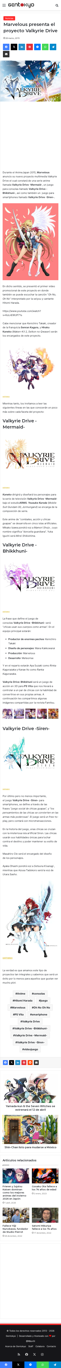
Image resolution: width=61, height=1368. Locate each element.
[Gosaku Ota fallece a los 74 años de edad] (45, 1175)
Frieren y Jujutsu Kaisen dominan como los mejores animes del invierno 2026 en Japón (14, 1192)
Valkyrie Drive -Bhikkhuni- (31, 1028)
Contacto (51, 1346)
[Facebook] (5, 1062)
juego (44, 1000)
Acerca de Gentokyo (15, 1346)
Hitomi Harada (23, 1000)
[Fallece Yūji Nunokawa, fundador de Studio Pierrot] (16, 1215)
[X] (11, 1062)
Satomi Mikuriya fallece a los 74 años (44, 1227)
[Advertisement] (30, 135)
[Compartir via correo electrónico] (36, 1062)
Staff (30, 1346)
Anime (21, 993)
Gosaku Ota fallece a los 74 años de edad (44, 1188)
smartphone (39, 1014)
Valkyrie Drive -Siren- (31, 1042)
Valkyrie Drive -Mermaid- (31, 1035)
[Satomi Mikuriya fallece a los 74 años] (45, 1215)
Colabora (39, 1346)
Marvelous (18, 1007)
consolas (39, 993)
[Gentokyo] (21, 5)
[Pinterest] (23, 1062)
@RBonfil (30, 1341)
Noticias (9, 18)
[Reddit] (30, 1062)
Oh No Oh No (42, 1007)
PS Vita (19, 1014)
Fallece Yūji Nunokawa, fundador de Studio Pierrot (15, 1228)
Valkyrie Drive (31, 1021)
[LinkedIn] (17, 1062)
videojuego (31, 1049)
